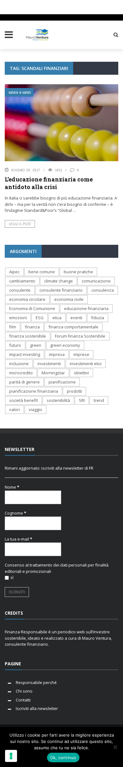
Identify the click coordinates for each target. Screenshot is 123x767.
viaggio (35, 409)
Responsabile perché (36, 682)
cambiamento (22, 281)
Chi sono (24, 691)
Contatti (23, 700)
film (12, 327)
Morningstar (53, 373)
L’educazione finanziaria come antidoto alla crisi (49, 182)
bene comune (41, 272)
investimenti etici (86, 363)
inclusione (19, 363)
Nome (12, 487)
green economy (65, 345)
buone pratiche (78, 272)
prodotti (74, 391)
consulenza (102, 290)
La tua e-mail (18, 539)
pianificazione (62, 382)
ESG (40, 317)
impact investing (24, 354)
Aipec (14, 272)
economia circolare (27, 299)
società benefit (23, 400)
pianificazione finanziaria (33, 391)
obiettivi (81, 373)
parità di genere (24, 382)
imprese (81, 354)
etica (57, 317)
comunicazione (96, 281)
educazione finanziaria (86, 308)
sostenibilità (58, 400)
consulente (20, 290)
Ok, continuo (63, 757)
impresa (57, 354)
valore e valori (20, 92)
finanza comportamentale (73, 327)
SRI (82, 400)
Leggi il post (20, 224)
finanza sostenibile (27, 336)
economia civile (69, 299)
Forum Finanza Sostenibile (80, 336)
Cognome (15, 513)
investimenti (49, 363)
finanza (32, 327)
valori (14, 409)
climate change (58, 281)
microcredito (21, 373)
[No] (115, 747)
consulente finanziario (61, 290)
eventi (76, 317)
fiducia (97, 317)
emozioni (18, 317)
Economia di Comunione (32, 308)
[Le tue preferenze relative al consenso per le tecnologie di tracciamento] (11, 756)
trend (99, 400)
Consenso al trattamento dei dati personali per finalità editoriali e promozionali (56, 568)
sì (12, 577)
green (35, 345)
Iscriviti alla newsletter (37, 708)
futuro (15, 345)
